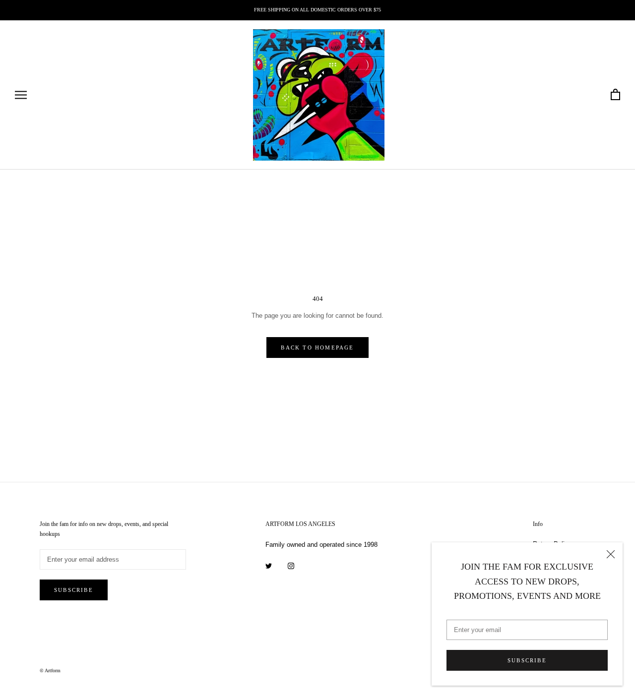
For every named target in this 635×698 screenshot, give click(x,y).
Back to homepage (317, 347)
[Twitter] (268, 565)
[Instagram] (291, 565)
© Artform (50, 670)
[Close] (610, 554)
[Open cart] (615, 95)
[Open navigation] (21, 95)
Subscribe (527, 660)
